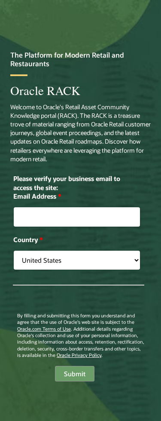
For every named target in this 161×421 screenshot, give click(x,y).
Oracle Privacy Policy (79, 355)
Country (28, 239)
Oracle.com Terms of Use (44, 329)
